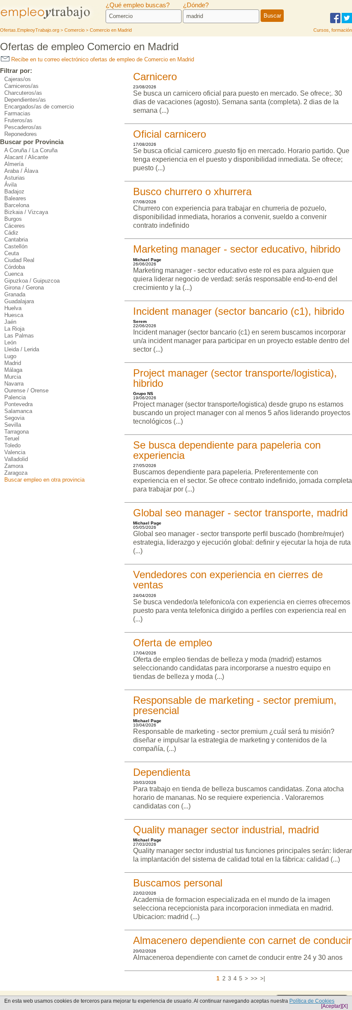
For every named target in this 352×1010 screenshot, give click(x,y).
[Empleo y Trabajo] (53, 18)
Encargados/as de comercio (39, 106)
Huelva (12, 308)
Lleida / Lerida (21, 349)
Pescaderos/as (23, 127)
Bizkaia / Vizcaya (26, 212)
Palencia (15, 397)
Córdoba (14, 267)
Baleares (15, 198)
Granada (14, 294)
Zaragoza (15, 473)
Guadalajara (19, 301)
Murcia (12, 377)
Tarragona (16, 431)
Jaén (10, 322)
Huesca (13, 315)
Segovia (14, 418)
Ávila (10, 184)
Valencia (14, 452)
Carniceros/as (21, 86)
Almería (14, 164)
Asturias (14, 178)
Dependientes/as (25, 99)
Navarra (14, 383)
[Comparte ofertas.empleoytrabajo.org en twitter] (347, 21)
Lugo (10, 356)
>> (254, 978)
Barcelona (16, 205)
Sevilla (12, 425)
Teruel (11, 438)
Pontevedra (18, 404)
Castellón (15, 246)
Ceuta (11, 253)
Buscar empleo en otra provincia (44, 479)
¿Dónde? (196, 5)
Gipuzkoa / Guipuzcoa (32, 280)
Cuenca (13, 274)
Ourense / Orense (26, 390)
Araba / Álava (21, 171)
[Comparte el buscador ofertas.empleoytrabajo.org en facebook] (335, 21)
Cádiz (11, 232)
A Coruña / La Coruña (31, 150)
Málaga (13, 370)
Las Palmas (19, 335)
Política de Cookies (311, 1001)
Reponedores (20, 134)
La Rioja (14, 329)
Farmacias (17, 113)
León (10, 342)
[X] (345, 1006)
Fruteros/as (18, 120)
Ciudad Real (19, 260)
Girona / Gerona (24, 287)
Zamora (13, 466)
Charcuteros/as (23, 93)
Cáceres (14, 226)
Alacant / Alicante (26, 157)
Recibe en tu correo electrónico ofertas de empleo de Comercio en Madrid (101, 59)
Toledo (12, 445)
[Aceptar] (331, 1006)
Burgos (13, 219)
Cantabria (16, 239)
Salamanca (18, 411)
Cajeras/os (17, 79)
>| (262, 978)
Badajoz (14, 191)
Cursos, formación (332, 30)
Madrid (12, 363)
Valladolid (16, 459)
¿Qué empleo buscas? (138, 5)
